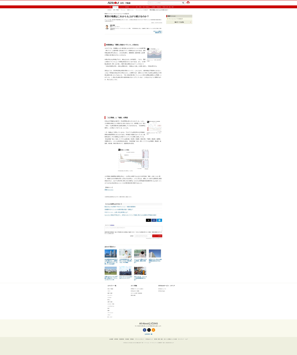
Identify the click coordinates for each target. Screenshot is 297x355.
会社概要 (111, 339)
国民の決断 (133, 295)
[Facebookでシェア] (154, 220)
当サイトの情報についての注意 (170, 339)
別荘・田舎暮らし (146, 7)
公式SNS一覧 (148, 334)
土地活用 (153, 7)
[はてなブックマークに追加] (159, 220)
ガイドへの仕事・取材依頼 (136, 293)
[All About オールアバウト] (113, 3)
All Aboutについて (149, 339)
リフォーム (121, 7)
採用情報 (116, 339)
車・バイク (110, 317)
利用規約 (132, 339)
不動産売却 (158, 7)
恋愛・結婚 (110, 301)
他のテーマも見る (179, 22)
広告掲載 (127, 339)
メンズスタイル (111, 306)
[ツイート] (148, 220)
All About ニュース (162, 288)
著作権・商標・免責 (158, 339)
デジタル (109, 297)
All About (109, 9)
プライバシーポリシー (139, 339)
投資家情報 (121, 339)
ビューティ (110, 295)
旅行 (108, 308)
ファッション (110, 312)
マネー (109, 291)
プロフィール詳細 (157, 31)
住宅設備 (127, 7)
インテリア (132, 7)
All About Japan (161, 291)
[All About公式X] (149, 330)
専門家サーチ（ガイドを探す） (137, 288)
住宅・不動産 (125, 3)
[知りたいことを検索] (183, 2)
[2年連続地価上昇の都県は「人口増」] (133, 159)
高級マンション (109, 189)
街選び (140, 7)
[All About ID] (188, 2)
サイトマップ (181, 339)
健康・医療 (110, 293)
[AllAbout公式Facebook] (144, 330)
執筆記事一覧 (158, 32)
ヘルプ (186, 339)
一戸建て (110, 7)
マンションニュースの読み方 (142, 9)
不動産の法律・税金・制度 (167, 7)
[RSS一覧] (153, 330)
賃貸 (137, 7)
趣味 (108, 310)
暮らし (109, 299)
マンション (115, 7)
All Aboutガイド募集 (135, 291)
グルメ (109, 314)
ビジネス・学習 (111, 304)
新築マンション (130, 9)
